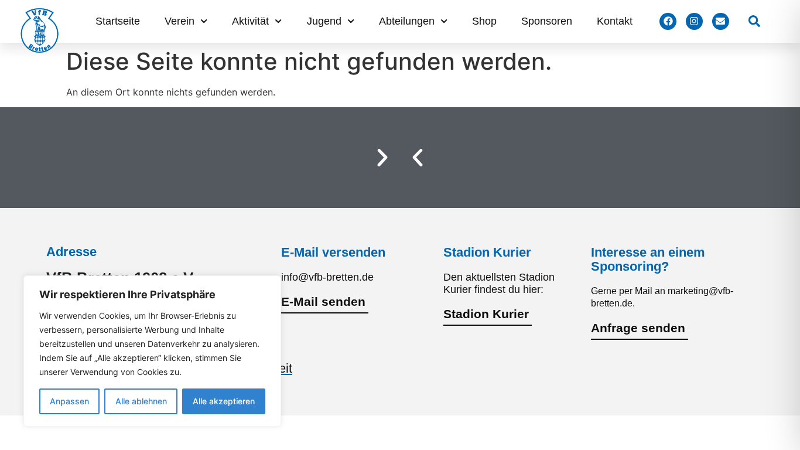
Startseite (117, 21)
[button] (417, 157)
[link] (754, 21)
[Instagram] (694, 21)
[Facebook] (667, 21)
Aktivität (250, 21)
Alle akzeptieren (224, 401)
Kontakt (615, 21)
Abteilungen (407, 21)
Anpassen (69, 401)
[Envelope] (720, 21)
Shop (484, 21)
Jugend (324, 21)
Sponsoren (546, 21)
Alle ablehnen (141, 401)
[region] (152, 351)
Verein (179, 21)
